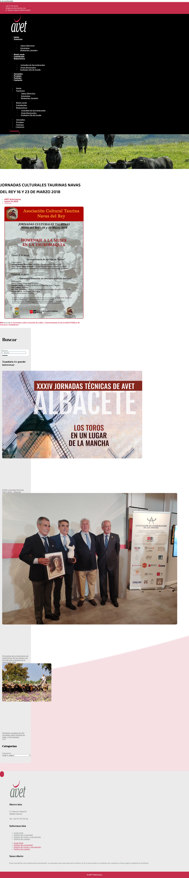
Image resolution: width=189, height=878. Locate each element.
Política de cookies (22, 839)
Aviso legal (18, 843)
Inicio (16, 37)
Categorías (6, 753)
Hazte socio (19, 54)
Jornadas (18, 74)
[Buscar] (5, 355)
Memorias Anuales (29, 50)
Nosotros (18, 39)
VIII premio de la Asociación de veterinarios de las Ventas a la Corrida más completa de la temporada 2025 (15, 659)
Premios (18, 76)
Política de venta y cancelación (27, 847)
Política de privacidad (23, 845)
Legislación (19, 56)
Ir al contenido (6, 1)
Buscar (5, 350)
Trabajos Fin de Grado (30, 70)
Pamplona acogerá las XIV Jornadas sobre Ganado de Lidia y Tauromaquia (13, 735)
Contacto (18, 80)
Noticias (17, 78)
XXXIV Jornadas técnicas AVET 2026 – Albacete (13, 491)
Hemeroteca (19, 59)
